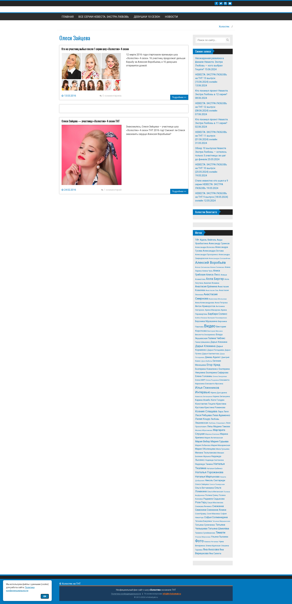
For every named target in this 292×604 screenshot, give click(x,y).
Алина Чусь (207, 271)
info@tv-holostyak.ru (172, 594)
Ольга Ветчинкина (204, 488)
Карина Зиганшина (221, 396)
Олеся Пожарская (217, 484)
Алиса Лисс (213, 274)
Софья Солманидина (216, 517)
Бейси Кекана (201, 318)
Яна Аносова (211, 549)
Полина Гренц (211, 495)
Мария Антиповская (213, 438)
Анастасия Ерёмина (206, 286)
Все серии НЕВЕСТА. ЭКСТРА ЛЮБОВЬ (103, 16)
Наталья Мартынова (207, 476)
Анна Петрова (221, 302)
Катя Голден (217, 400)
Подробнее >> (179, 97)
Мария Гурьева (219, 441)
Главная (68, 16)
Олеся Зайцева (202, 484)
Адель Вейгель (208, 239)
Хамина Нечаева (211, 542)
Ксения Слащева (206, 411)
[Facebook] (216, 3)
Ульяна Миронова (202, 537)
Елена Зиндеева (220, 376)
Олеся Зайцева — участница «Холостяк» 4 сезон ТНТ (91, 121)
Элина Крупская (213, 545)
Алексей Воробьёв (210, 263)
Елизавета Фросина (214, 383)
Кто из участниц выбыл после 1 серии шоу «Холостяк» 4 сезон (95, 49)
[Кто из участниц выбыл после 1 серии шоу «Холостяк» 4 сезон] (92, 73)
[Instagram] (225, 3)
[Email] (230, 3)
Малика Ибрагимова (203, 430)
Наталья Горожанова (209, 472)
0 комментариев (112, 95)
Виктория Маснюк (215, 331)
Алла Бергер (215, 279)
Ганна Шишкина (202, 342)
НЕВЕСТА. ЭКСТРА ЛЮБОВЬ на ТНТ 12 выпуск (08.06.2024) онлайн (211, 107)
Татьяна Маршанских (221, 521)
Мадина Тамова (221, 426)
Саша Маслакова (215, 502)
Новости (171, 16)
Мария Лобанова (202, 445)
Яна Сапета (215, 553)
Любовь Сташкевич (217, 423)
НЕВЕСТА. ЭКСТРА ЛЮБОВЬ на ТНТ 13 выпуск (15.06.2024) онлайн (211, 78)
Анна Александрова (204, 302)
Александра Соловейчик (219, 258)
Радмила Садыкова (213, 498)
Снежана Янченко (203, 506)
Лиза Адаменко (221, 415)
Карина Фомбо (202, 400)
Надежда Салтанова (214, 460)
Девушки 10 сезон (147, 16)
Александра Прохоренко (206, 254)
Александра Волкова (205, 247)
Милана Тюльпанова (206, 452)
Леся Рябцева (203, 415)
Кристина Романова (214, 407)
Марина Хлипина (212, 434)
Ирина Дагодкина (219, 392)
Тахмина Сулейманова (205, 533)
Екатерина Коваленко (206, 369)
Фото (199, 541)
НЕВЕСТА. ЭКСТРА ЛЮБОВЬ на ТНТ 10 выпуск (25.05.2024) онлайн (211, 168)
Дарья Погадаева (215, 350)
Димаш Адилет (213, 357)
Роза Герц (201, 502)
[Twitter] (221, 3)
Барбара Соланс (217, 313)
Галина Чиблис (216, 338)
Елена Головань (203, 376)
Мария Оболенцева (205, 448)
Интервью (202, 392)
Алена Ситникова (202, 267)
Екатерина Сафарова (217, 372)
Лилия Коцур (202, 418)
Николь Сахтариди (215, 480)
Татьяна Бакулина (203, 521)
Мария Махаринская (220, 445)
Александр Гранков (219, 243)
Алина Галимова (217, 267)
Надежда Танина (204, 464)
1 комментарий (113, 189)
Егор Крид (213, 364)
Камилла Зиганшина (203, 397)
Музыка (207, 456)
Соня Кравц (200, 513)
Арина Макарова (212, 310)
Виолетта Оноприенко (205, 334)
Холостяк (224, 26)
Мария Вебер (202, 441)
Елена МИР (200, 380)
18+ (197, 239)
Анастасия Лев (212, 290)
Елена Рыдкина (212, 380)
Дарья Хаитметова (210, 353)
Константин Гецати (205, 403)
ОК (44, 596)
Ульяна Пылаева (219, 536)
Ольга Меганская (215, 491)
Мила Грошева (222, 449)
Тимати (220, 532)
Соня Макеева (213, 513)
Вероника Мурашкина (206, 321)
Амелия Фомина (211, 283)
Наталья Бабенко (214, 468)
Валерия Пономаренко (217, 318)
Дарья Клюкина (218, 342)
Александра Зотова (213, 251)
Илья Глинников (207, 387)
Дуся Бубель (206, 361)
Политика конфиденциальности (126, 594)
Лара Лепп (223, 411)
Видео (210, 326)
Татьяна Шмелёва (218, 528)
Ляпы (210, 426)
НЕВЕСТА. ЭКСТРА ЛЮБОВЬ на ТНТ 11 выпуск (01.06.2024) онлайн (211, 136)
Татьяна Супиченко (205, 525)
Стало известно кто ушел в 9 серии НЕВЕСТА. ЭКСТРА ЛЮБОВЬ (211, 184)
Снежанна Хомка (216, 509)
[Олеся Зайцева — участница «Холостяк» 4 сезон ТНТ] (92, 156)
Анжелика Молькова (218, 299)
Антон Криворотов (205, 306)
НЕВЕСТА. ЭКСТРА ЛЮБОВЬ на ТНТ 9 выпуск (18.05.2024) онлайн (211, 197)
